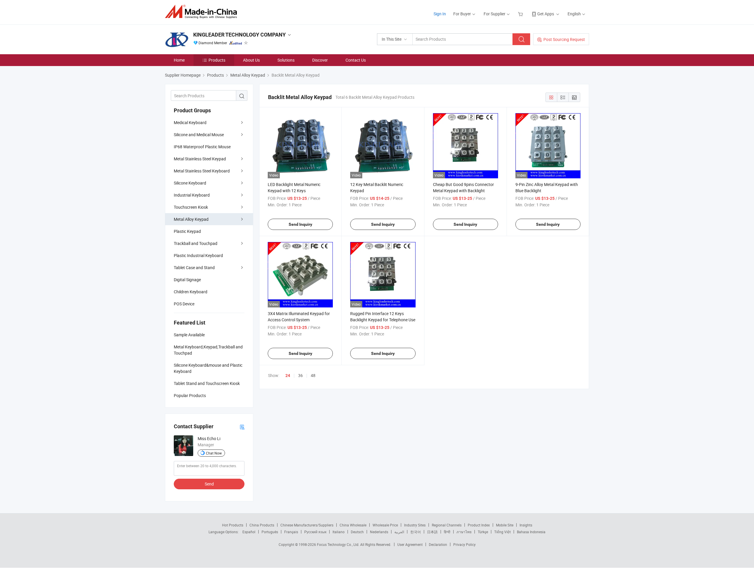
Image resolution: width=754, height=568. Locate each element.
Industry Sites (415, 525)
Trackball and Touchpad (195, 243)
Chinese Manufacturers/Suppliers (306, 525)
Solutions (286, 60)
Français (291, 531)
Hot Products (232, 525)
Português (270, 531)
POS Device (184, 304)
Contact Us (355, 60)
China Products (261, 525)
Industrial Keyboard (192, 195)
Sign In (440, 14)
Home (179, 60)
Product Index (479, 525)
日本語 (432, 531)
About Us (251, 60)
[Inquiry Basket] (521, 14)
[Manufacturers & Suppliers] (203, 12)
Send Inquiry (300, 224)
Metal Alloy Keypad (191, 219)
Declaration (438, 544)
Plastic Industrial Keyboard (198, 255)
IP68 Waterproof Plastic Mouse (202, 146)
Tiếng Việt (502, 531)
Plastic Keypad (187, 231)
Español (248, 531)
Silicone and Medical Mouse (199, 134)
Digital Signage (187, 279)
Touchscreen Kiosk (191, 207)
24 (287, 375)
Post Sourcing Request (564, 39)
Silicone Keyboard (190, 183)
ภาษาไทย (464, 531)
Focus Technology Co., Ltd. (338, 544)
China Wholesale (353, 525)
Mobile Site (504, 525)
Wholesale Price (385, 525)
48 (313, 375)
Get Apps (545, 14)
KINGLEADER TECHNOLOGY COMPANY (239, 35)
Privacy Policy (464, 544)
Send (209, 484)
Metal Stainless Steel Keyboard (202, 171)
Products (217, 60)
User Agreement (410, 544)
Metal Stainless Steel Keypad (200, 159)
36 (300, 375)
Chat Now (214, 453)
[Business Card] (242, 427)
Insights (526, 525)
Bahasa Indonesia (531, 531)
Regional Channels (447, 525)
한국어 (415, 531)
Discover (320, 60)
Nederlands (379, 531)
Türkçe (483, 531)
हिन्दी (447, 531)
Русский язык (315, 531)
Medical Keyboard (190, 122)
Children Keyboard (190, 291)
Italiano (339, 531)
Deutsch (357, 531)
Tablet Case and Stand (194, 267)
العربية (399, 531)
